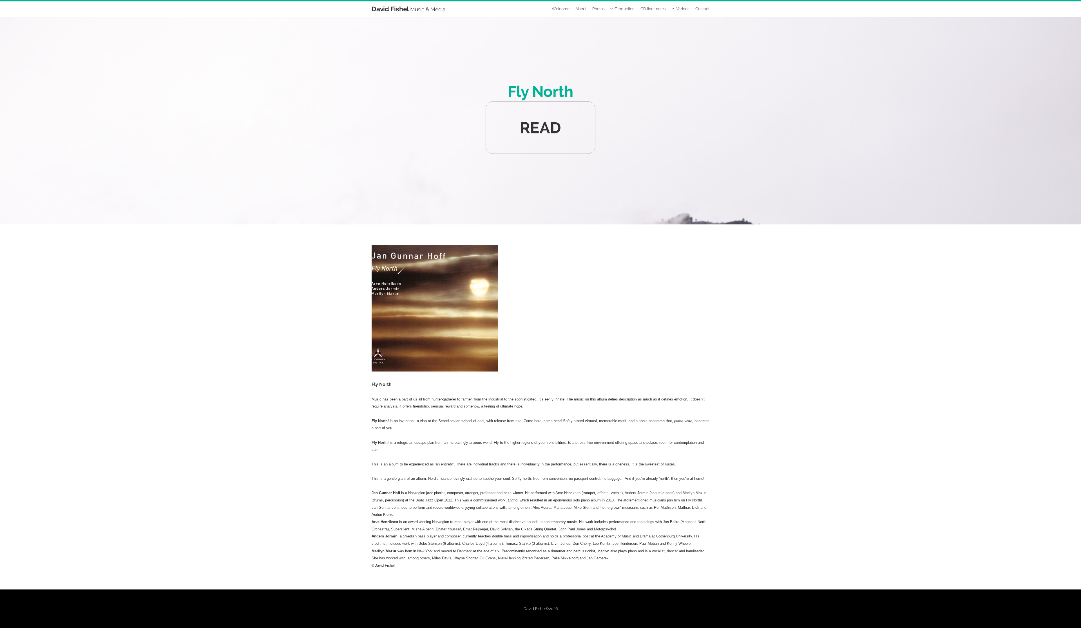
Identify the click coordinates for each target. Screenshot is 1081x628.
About (580, 8)
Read (540, 128)
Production (625, 8)
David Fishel (408, 9)
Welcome (560, 8)
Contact (702, 8)
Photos (598, 8)
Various (682, 8)
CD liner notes (653, 8)
